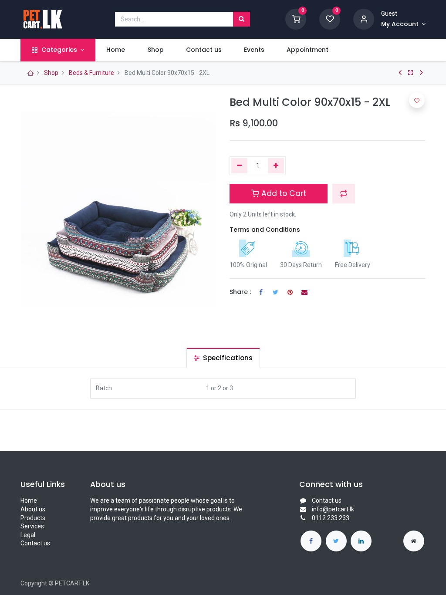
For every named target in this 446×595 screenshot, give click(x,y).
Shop (51, 72)
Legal (27, 534)
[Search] (241, 19)
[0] (295, 18)
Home (28, 500)
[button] (343, 193)
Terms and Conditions (265, 229)
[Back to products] (410, 73)
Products (32, 517)
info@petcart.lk (333, 509)
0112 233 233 (330, 517)
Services (32, 526)
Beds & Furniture (91, 72)
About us (32, 509)
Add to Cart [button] (282, 193)
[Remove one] (239, 166)
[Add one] (276, 166)
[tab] (223, 358)
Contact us (35, 543)
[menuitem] (115, 50)
